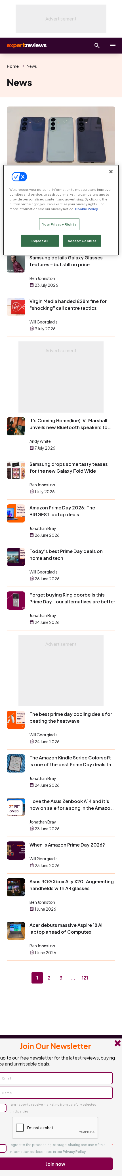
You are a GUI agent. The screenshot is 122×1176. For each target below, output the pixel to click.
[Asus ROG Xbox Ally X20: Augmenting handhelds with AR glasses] (16, 887)
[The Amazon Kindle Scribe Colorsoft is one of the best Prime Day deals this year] (16, 763)
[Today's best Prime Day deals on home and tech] (16, 557)
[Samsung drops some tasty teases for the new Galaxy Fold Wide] (16, 470)
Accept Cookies (82, 240)
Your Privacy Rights (59, 224)
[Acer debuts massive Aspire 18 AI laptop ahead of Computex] (16, 931)
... (72, 978)
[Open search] (97, 45)
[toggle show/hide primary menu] (113, 45)
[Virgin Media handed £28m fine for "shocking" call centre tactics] (16, 307)
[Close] (111, 171)
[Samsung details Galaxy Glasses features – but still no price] (16, 263)
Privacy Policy (74, 1152)
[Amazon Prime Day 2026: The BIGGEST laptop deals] (16, 513)
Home (13, 66)
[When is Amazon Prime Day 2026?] (16, 850)
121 (85, 978)
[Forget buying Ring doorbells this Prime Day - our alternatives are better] (16, 600)
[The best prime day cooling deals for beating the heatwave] (16, 720)
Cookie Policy (86, 208)
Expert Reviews (26, 45)
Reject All (40, 240)
